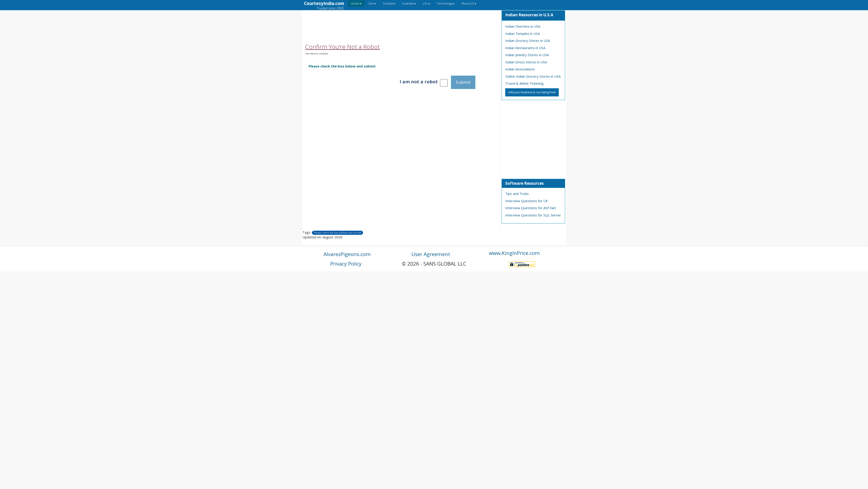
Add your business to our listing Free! (532, 92)
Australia (408, 3)
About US (467, 3)
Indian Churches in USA (522, 26)
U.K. (425, 3)
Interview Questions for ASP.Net (530, 208)
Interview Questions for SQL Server (533, 215)
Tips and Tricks (517, 193)
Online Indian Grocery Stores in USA (533, 76)
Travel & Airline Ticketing (524, 83)
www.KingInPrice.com (514, 252)
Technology (444, 3)
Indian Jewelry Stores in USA (527, 55)
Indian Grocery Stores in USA (527, 40)
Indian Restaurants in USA (525, 48)
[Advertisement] (401, 21)
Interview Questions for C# (526, 201)
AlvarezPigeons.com (347, 254)
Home (355, 3)
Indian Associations (520, 69)
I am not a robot (419, 82)
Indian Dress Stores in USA (526, 62)
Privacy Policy (345, 263)
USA (371, 3)
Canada (388, 3)
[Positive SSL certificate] (522, 263)
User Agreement (430, 254)
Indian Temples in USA (522, 33)
